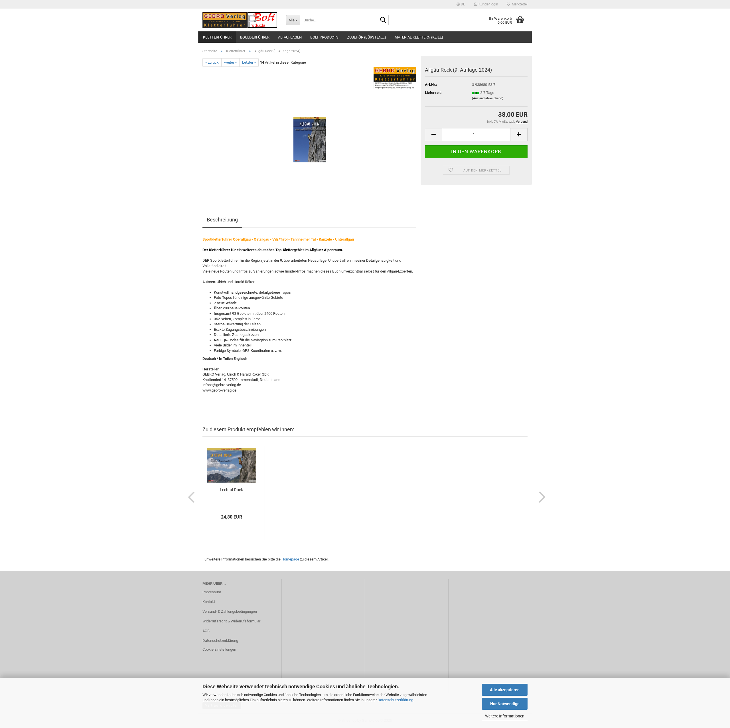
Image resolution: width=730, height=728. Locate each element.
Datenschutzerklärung (395, 700)
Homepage (290, 559)
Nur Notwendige (505, 703)
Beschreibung (222, 220)
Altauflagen (290, 37)
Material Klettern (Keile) (419, 37)
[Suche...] (383, 20)
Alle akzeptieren (505, 689)
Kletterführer (217, 37)
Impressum (211, 592)
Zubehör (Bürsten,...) (366, 37)
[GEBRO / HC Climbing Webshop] (239, 20)
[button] (460, 4)
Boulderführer (254, 37)
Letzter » (249, 62)
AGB (206, 631)
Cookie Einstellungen (219, 649)
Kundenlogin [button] (487, 4)
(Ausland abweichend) (487, 98)
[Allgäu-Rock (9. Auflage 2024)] (309, 131)
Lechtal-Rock (231, 489)
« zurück (212, 62)
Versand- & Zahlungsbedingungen (229, 611)
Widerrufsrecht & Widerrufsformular (231, 621)
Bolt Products (324, 37)
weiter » (230, 62)
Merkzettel (519, 4)
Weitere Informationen (504, 716)
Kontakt (208, 602)
